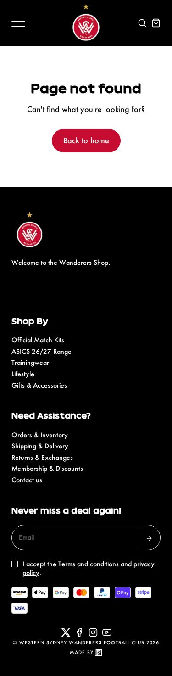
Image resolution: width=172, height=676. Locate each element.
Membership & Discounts (47, 468)
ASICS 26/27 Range (41, 351)
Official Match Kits (37, 339)
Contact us (26, 479)
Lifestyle (22, 373)
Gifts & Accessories (39, 385)
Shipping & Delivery (39, 445)
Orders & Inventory (39, 434)
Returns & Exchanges (42, 457)
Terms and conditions (88, 563)
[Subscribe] (149, 537)
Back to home (86, 140)
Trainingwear (30, 362)
